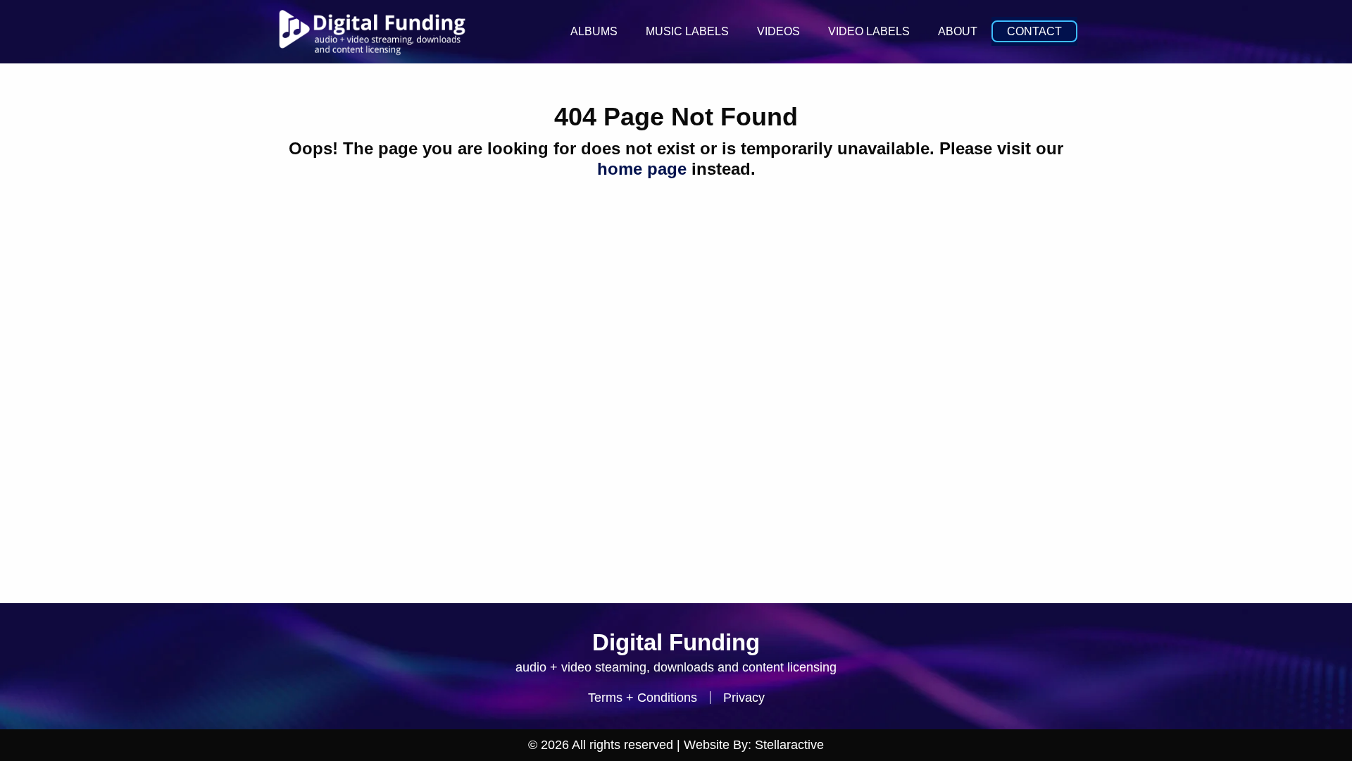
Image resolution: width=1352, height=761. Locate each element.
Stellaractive (789, 745)
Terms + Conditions (642, 697)
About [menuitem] (957, 31)
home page (642, 168)
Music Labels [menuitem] (687, 31)
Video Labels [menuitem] (869, 31)
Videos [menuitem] (778, 31)
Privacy (744, 697)
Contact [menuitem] (1034, 31)
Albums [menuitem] (594, 31)
